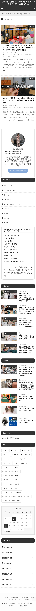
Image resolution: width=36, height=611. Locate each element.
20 (5, 526)
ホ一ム (7, 597)
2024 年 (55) (8, 558)
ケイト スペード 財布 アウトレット (13, 54)
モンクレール (27, 450)
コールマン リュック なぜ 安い (12, 484)
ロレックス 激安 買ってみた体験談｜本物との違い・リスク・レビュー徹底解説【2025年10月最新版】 (18, 100)
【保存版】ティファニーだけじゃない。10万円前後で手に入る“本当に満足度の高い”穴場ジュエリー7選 (26, 310)
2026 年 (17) (8, 547)
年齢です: (8, 151)
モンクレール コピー (10, 247)
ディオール (7, 459)
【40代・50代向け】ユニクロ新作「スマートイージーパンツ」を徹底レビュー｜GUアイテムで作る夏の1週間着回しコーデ (26, 297)
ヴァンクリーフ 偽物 (10, 244)
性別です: (16, 151)
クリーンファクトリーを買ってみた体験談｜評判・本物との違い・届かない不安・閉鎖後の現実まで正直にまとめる (26, 371)
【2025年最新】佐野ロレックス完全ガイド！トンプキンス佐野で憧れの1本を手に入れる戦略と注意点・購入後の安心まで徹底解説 (26, 386)
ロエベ (15, 459)
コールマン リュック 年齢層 (11, 475)
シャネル (6, 450)
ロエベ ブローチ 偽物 (10, 258)
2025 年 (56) (8, 552)
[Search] (34, 8)
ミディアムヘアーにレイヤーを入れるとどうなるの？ (26, 409)
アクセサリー (9, 190)
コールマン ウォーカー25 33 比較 (12, 492)
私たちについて (15, 597)
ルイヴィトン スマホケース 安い (13, 261)
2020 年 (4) (8, 579)
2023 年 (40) (8, 563)
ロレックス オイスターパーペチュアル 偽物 (26, 421)
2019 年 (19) (8, 585)
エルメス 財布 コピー (10, 249)
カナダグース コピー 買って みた (23, 463)
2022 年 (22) (8, 569)
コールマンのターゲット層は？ (12, 500)
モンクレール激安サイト (11, 235)
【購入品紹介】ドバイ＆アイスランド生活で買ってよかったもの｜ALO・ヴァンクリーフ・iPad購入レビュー (26, 324)
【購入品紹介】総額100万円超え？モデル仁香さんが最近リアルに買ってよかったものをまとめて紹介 (26, 349)
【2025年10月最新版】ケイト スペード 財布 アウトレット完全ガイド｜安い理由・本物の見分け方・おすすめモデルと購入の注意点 (19, 48)
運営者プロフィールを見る (18, 170)
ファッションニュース (12, 204)
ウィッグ (7, 195)
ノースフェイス (26, 454)
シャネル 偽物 (7, 241)
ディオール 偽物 (8, 238)
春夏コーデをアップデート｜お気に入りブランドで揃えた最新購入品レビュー (26, 337)
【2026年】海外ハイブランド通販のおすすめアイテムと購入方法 (18, 2)
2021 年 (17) (8, 574)
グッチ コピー (7, 255)
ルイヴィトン (16, 450)
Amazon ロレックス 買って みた (13, 107)
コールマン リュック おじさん (11, 471)
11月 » (9, 532)
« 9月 (5, 532)
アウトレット (8, 185)
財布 (6, 218)
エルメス (16, 454)
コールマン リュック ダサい (11, 467)
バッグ (7, 199)
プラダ (23, 459)
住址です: (8, 153)
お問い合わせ (24, 597)
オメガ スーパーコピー (10, 252)
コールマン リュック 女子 (10, 488)
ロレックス (7, 454)
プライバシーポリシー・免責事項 (20, 599)
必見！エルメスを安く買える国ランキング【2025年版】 (26, 398)
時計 (6, 209)
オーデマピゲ (7, 463)
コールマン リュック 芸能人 (11, 479)
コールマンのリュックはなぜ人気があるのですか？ (17, 496)
